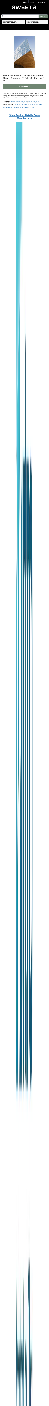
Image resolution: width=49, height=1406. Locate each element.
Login (32, 2)
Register (41, 2)
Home (25, 2)
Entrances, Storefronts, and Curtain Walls (28, 104)
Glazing (31, 107)
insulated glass (21, 101)
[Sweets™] (24, 7)
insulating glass (33, 101)
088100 (12, 101)
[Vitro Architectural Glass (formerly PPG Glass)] (24, 824)
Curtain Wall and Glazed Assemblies (15, 107)
